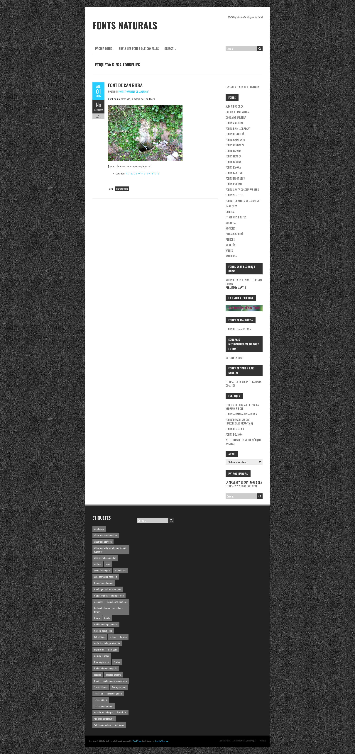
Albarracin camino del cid (105, 535)
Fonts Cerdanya (235, 145)
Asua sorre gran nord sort (105, 576)
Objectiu (170, 48)
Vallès (229, 250)
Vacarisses (122, 712)
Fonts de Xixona (235, 429)
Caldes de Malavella (237, 112)
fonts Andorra (234, 123)
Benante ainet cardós (103, 583)
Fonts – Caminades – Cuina (241, 414)
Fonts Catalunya (235, 139)
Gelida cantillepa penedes (106, 624)
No (98, 104)
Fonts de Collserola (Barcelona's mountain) (239, 421)
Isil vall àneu (100, 636)
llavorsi (123, 636)
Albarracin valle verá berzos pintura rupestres (110, 549)
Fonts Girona (233, 162)
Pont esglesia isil (101, 662)
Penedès (230, 239)
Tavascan (98, 693)
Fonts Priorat (234, 184)
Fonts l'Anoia (233, 167)
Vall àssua (119, 724)
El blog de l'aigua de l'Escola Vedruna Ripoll (242, 406)
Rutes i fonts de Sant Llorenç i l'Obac (244, 282)
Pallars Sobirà (234, 234)
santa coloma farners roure (115, 680)
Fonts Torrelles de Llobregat (134, 91)
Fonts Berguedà (235, 134)
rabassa (97, 674)
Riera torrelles (122, 188)
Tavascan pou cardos (103, 706)
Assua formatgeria (102, 570)
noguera (231, 223)
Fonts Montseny (235, 178)
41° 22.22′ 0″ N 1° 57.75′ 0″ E (142, 173)
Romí (96, 680)
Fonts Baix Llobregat (238, 128)
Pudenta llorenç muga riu (105, 668)
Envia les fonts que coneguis (139, 48)
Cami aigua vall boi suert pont (107, 589)
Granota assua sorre (103, 630)
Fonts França (233, 156)
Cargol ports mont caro (117, 601)
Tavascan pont (100, 699)
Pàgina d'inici (104, 48)
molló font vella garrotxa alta (107, 643)
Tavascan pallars (114, 693)
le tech (113, 636)
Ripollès (231, 245)
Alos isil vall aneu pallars (105, 557)
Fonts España (233, 151)
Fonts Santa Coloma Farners (242, 189)
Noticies (231, 228)
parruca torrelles (101, 655)
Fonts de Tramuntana (238, 329)
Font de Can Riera (125, 85)
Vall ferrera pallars (102, 724)
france (97, 618)
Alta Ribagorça (234, 106)
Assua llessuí (120, 570)
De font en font (235, 358)
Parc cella (112, 649)
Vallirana (231, 256)
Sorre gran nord (119, 687)
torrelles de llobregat (103, 712)
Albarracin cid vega (103, 541)
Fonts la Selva (234, 173)
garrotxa (231, 206)
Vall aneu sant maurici (104, 718)
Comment (98, 110)
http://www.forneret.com (241, 486)
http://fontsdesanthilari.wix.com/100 (244, 383)
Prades (117, 662)
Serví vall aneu (101, 687)
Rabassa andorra (113, 674)
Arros (108, 564)
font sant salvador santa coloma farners (108, 610)
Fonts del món (234, 434)
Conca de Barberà (236, 117)
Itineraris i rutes (236, 217)
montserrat (99, 649)
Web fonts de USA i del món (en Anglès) (243, 442)
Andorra (97, 564)
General (230, 212)
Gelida (107, 618)
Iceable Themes (161, 741)
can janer (98, 601)
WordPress (137, 741)
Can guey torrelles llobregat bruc (109, 595)
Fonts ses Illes (234, 195)
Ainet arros (99, 529)
